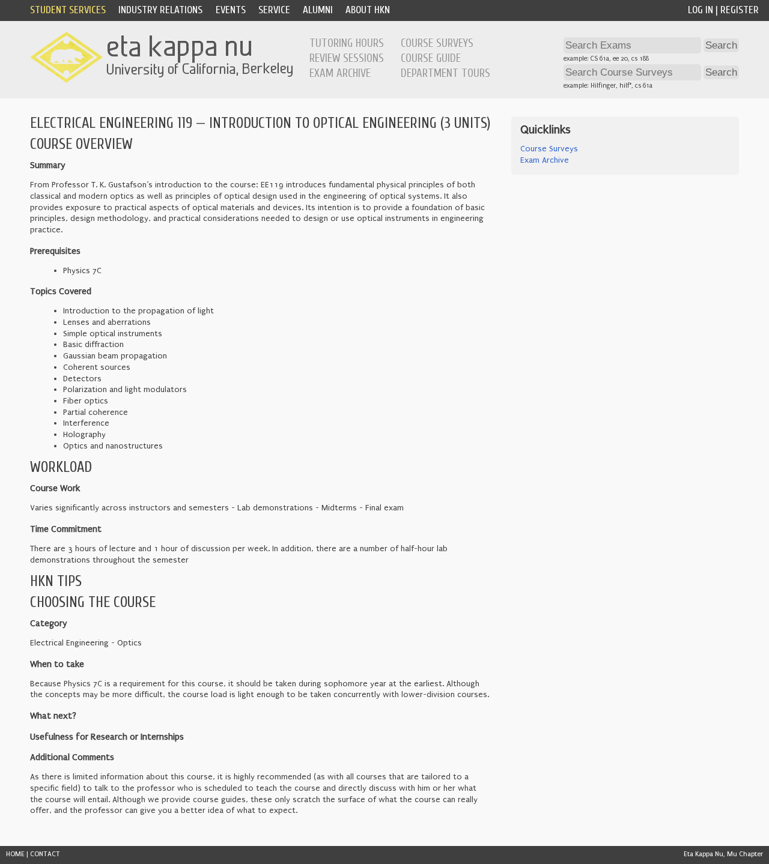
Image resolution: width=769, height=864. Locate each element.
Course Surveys (437, 43)
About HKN (367, 10)
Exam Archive (340, 73)
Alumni (318, 10)
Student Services (68, 10)
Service (274, 10)
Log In (700, 10)
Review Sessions (346, 58)
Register (739, 10)
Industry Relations (160, 10)
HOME (15, 854)
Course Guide (431, 58)
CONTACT (45, 854)
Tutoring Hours (346, 43)
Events (231, 10)
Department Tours (445, 73)
